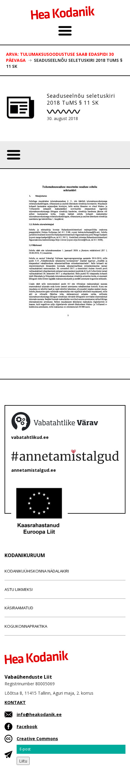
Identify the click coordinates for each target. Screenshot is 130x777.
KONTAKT (15, 702)
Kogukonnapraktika (26, 626)
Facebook (27, 726)
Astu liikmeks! (19, 589)
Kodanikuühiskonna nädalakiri (37, 571)
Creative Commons (37, 738)
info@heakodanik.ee (39, 714)
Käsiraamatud (19, 607)
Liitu (23, 761)
